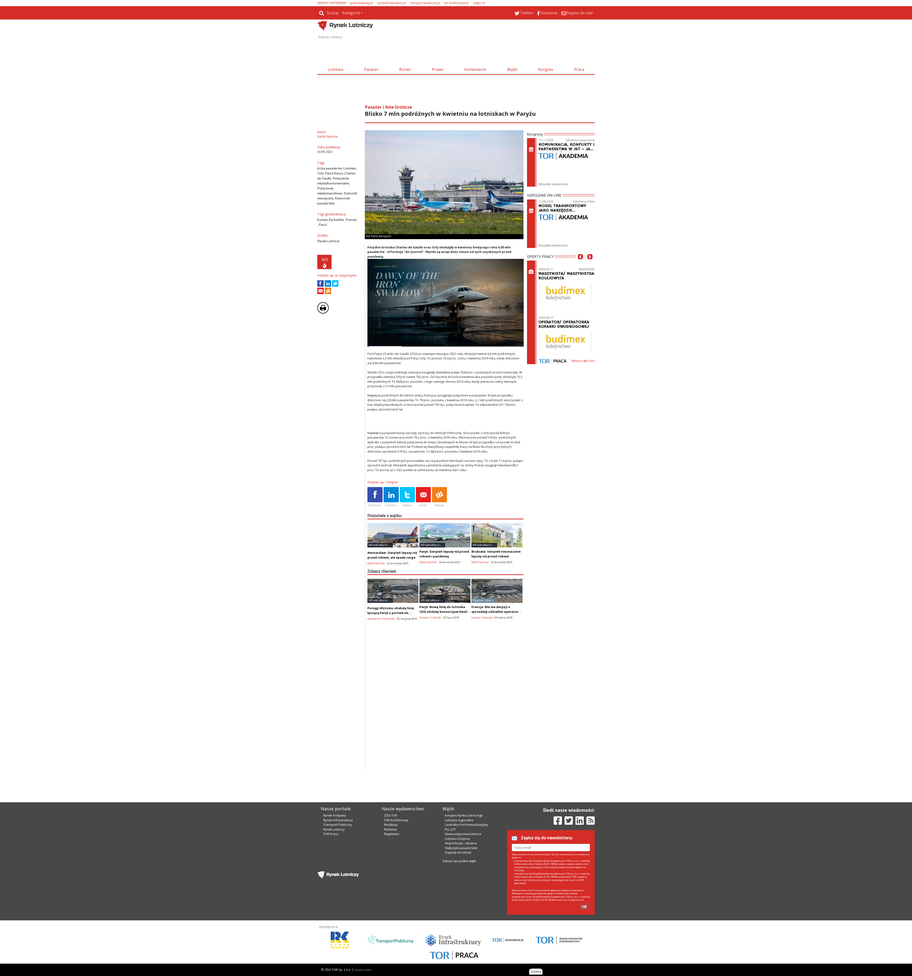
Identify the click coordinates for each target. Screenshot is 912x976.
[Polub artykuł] (320, 283)
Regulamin (391, 834)
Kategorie (351, 12)
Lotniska (335, 69)
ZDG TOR (390, 815)
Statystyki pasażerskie (461, 848)
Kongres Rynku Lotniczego (464, 815)
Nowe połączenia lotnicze (463, 834)
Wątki (512, 69)
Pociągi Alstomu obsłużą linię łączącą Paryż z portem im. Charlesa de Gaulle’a (390, 613)
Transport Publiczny (337, 824)
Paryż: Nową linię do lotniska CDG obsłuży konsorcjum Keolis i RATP (444, 611)
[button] (580, 264)
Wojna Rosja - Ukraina (461, 843)
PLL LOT (450, 829)
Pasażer (371, 69)
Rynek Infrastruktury (338, 820)
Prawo (437, 69)
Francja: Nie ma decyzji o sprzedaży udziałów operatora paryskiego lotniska (495, 611)
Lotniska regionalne (459, 820)
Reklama (390, 829)
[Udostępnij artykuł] (328, 283)
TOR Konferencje (396, 820)
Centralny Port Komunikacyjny (466, 824)
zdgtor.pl (479, 3)
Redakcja (390, 824)
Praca (579, 69)
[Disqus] (445, 708)
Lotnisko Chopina (457, 838)
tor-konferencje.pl (456, 3)
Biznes (405, 69)
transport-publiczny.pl (425, 3)
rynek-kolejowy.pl (361, 3)
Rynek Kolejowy (334, 815)
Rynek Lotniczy (334, 829)
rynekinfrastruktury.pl (391, 3)
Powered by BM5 (362, 969)
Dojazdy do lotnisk (458, 852)
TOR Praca (330, 834)
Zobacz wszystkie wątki (459, 861)
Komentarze (475, 69)
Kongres (545, 69)
